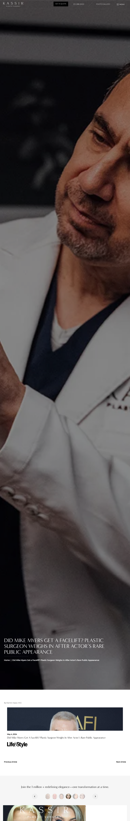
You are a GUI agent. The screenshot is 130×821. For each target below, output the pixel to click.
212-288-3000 (78, 4)
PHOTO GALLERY (103, 4)
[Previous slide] (34, 796)
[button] (47, 796)
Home (7, 660)
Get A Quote (60, 4)
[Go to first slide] (95, 796)
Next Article (121, 762)
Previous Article (10, 762)
